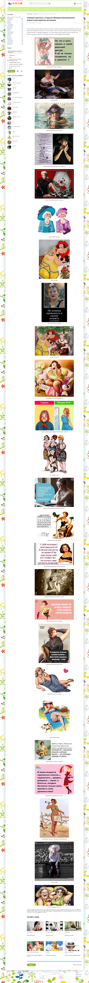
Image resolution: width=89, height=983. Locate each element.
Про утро (9, 23)
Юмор (28, 933)
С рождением (10, 24)
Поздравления (10, 32)
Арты (32, 9)
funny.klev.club (29, 14)
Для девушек (10, 33)
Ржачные (9, 44)
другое (10, 68)
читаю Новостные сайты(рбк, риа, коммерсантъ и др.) (14, 60)
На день (9, 20)
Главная (20, 9)
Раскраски (26, 9)
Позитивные (10, 43)
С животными (10, 40)
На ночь (9, 30)
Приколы (9, 29)
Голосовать (11, 71)
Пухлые (48, 952)
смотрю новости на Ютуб (14, 66)
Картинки (38, 9)
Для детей (9, 38)
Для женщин (35, 14)
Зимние (9, 34)
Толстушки (67, 932)
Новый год (9, 28)
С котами (9, 35)
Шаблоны (59, 9)
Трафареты (46, 9)
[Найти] (49, 3)
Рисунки (53, 9)
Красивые (9, 39)
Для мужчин (10, 27)
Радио (10, 57)
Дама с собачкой (69, 952)
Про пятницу (10, 41)
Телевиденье (12, 55)
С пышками (29, 932)
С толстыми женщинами (33, 952)
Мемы (69, 9)
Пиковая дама (49, 932)
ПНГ (65, 9)
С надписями (10, 19)
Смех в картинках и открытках (14, 17)
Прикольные (10, 18)
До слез (9, 37)
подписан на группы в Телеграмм (16, 64)
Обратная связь (79, 974)
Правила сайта (78, 976)
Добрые (9, 22)
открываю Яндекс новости (14, 62)
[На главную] (15, 3)
